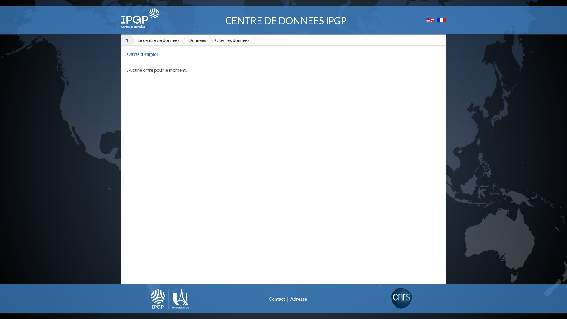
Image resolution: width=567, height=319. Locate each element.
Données (197, 40)
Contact (277, 299)
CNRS (401, 298)
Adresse (298, 299)
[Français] (441, 20)
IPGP (170, 299)
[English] (430, 20)
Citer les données (232, 40)
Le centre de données (158, 40)
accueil (127, 40)
